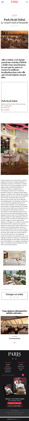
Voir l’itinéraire (5, 109)
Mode (21, 369)
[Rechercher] (26, 1)
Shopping (8, 369)
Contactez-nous (10, 414)
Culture (8, 364)
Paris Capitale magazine (10, 412)
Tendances (8, 371)
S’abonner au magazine (14, 403)
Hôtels (8, 366)
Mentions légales (17, 412)
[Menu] (2, 1)
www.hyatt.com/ (5, 107)
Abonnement (20, 414)
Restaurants (8, 368)
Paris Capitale (14, 410)
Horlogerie (21, 366)
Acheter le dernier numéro (14, 405)
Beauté (21, 364)
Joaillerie (21, 368)
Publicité (15, 414)
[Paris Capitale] (14, 2)
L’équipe (22, 412)
